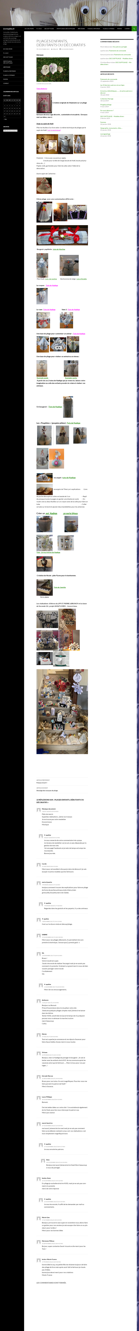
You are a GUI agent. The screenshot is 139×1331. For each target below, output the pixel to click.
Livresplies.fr (9, 28)
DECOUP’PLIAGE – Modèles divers (121, 58)
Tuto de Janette (59, 587)
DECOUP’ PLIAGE (49, 28)
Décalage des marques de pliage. (47, 789)
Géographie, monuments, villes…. (111, 128)
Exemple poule (43, 378)
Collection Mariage (106, 99)
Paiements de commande (117, 51)
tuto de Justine (51, 279)
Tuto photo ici (41, 89)
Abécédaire (81, 28)
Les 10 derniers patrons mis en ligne (112, 85)
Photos (119, 28)
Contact (127, 28)
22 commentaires (67, 49)
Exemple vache (71, 378)
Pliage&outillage (105, 105)
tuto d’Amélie (81, 279)
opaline (55, 49)
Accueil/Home (29, 28)
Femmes (103, 122)
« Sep (5, 119)
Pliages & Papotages (94, 28)
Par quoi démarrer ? (107, 110)
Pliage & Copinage (108, 28)
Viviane (44, 1052)
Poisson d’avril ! (43, 781)
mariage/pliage (105, 134)
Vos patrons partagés (120, 47)
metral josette (47, 882)
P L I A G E (39, 28)
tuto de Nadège (69, 477)
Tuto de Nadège (52, 285)
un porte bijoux (70, 513)
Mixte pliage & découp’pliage (66, 28)
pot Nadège (51, 513)
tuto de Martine (59, 249)
